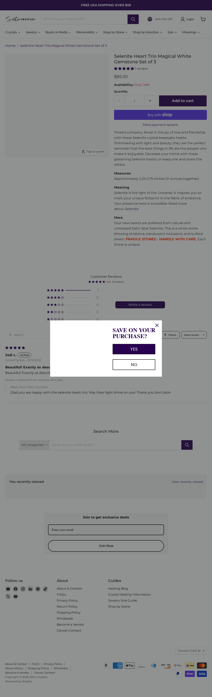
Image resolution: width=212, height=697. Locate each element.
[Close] (157, 325)
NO (134, 365)
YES (134, 349)
